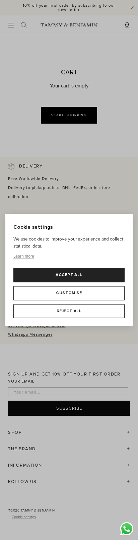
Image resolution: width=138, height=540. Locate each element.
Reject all (69, 311)
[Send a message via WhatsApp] (127, 529)
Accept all (69, 275)
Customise (69, 292)
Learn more (23, 256)
